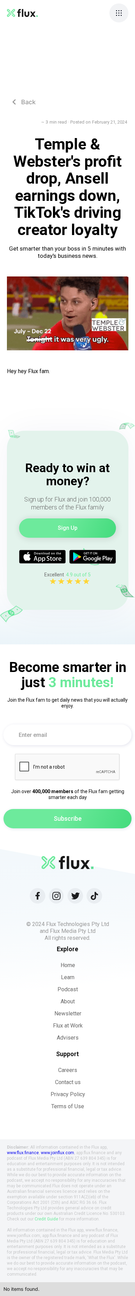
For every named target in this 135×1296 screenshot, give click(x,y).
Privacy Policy (68, 1094)
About (68, 1001)
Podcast (67, 989)
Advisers (68, 1037)
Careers (67, 1070)
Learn (67, 977)
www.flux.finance (23, 1152)
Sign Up (68, 528)
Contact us (68, 1082)
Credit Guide (46, 1219)
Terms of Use (67, 1106)
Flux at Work (68, 1025)
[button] (118, 12)
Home (68, 965)
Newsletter (67, 1013)
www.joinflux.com (57, 1152)
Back (24, 102)
